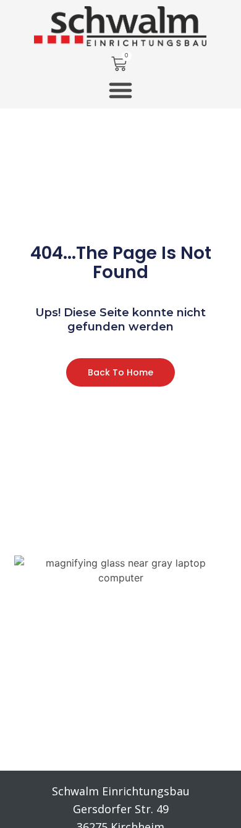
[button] (120, 90)
